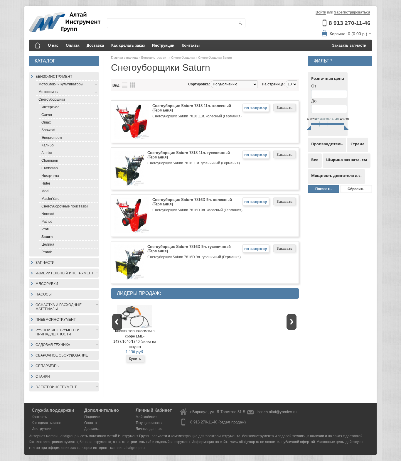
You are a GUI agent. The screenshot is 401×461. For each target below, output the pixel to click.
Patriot (46, 221)
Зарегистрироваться (352, 12)
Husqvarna (50, 176)
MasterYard (50, 199)
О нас (53, 45)
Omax (46, 122)
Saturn (47, 237)
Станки (43, 376)
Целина (47, 244)
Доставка (95, 45)
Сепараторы (48, 366)
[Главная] (37, 45)
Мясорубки (47, 284)
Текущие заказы (149, 423)
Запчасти (45, 263)
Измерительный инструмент (65, 273)
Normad (47, 214)
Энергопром (51, 138)
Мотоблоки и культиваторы (60, 84)
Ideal (45, 191)
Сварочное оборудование (62, 355)
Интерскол (50, 107)
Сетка (132, 85)
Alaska (46, 153)
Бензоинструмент (54, 77)
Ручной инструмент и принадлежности (58, 332)
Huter (45, 183)
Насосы (44, 294)
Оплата (72, 45)
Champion (49, 160)
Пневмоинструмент (56, 320)
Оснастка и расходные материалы (59, 307)
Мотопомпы (48, 92)
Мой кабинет (146, 417)
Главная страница (125, 57)
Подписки (92, 417)
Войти (321, 12)
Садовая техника (53, 345)
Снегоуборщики (51, 99)
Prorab (46, 252)
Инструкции (163, 45)
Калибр (47, 145)
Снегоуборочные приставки (64, 206)
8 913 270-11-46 (349, 23)
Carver (46, 115)
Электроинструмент (56, 387)
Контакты (191, 45)
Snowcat (48, 130)
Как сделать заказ (128, 45)
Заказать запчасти (349, 45)
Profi (45, 229)
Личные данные (149, 429)
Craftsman (49, 168)
